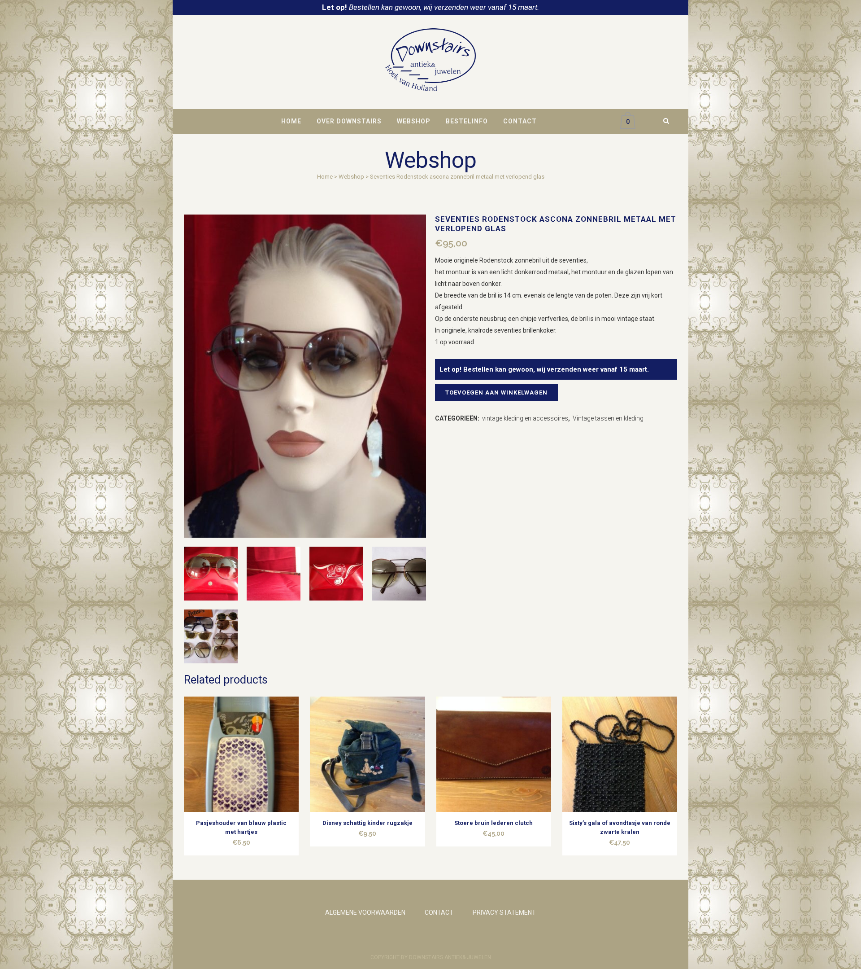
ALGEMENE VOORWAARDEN (365, 912)
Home (325, 176)
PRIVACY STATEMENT (504, 912)
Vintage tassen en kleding (608, 418)
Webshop (351, 176)
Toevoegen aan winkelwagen (496, 392)
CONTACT (439, 912)
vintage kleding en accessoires (525, 418)
